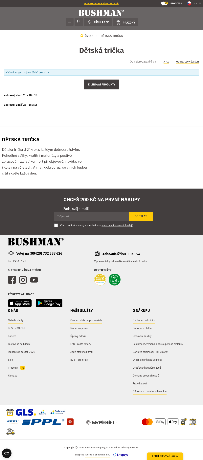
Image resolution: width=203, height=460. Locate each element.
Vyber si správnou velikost (147, 359)
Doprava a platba (142, 328)
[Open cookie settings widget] (6, 453)
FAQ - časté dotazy (80, 344)
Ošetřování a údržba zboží (147, 367)
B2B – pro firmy (79, 359)
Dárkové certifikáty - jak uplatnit (150, 352)
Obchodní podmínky (144, 320)
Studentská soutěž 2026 (21, 352)
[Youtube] (34, 280)
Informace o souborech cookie (150, 391)
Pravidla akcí (140, 383)
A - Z (166, 61)
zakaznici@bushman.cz (121, 253)
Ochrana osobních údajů (146, 375)
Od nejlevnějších (187, 61)
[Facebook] (12, 280)
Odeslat (141, 216)
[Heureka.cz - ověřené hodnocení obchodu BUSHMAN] (100, 280)
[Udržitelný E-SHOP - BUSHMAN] (115, 280)
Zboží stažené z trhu (81, 352)
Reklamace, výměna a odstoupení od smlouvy (158, 344)
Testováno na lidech (19, 344)
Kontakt (12, 375)
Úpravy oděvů (78, 336)
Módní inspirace (79, 328)
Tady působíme (103, 422)
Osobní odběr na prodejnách (86, 320)
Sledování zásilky (142, 336)
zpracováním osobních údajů (117, 225)
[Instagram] (23, 280)
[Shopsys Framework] (119, 454)
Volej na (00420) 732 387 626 (39, 253)
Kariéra (12, 336)
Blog (10, 359)
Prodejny (173, 3)
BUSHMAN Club (16, 328)
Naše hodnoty (15, 320)
